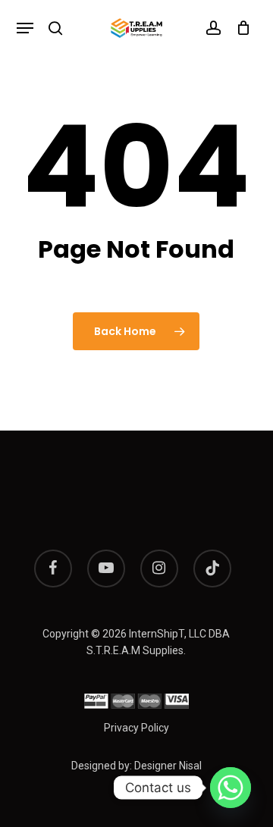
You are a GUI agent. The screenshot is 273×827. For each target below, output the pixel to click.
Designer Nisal (168, 766)
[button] (25, 28)
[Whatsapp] (230, 787)
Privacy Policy (136, 728)
